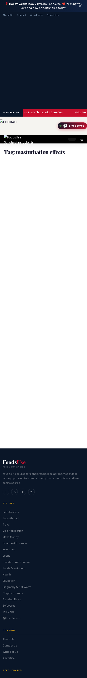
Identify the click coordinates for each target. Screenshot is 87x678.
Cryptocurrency (13, 593)
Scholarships (11, 512)
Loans (6, 555)
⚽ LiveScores (11, 618)
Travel (6, 524)
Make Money (11, 537)
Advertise (9, 658)
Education (9, 580)
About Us (8, 15)
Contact (21, 15)
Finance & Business (15, 543)
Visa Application (13, 531)
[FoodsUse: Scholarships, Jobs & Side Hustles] (19, 139)
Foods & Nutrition (13, 568)
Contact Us (10, 645)
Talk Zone (9, 612)
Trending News (12, 599)
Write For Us (36, 15)
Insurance (9, 549)
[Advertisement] (43, 62)
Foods (14, 462)
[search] (62, 139)
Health (7, 574)
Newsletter (53, 15)
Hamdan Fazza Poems (16, 562)
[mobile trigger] (79, 139)
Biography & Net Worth (17, 587)
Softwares (9, 605)
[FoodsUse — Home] (8, 125)
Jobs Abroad (11, 518)
